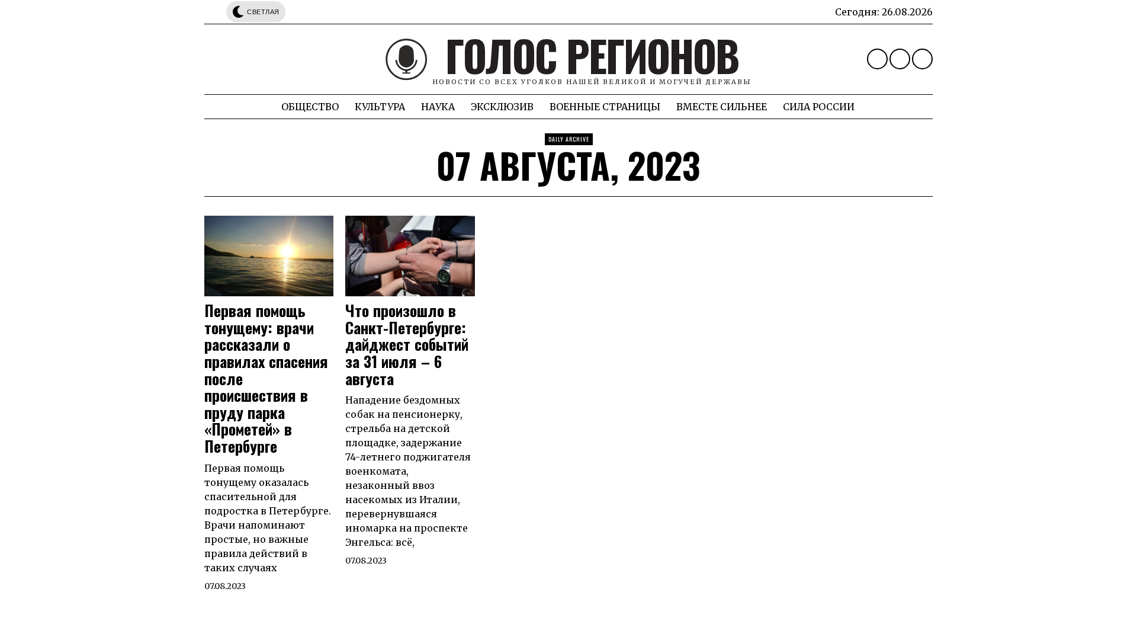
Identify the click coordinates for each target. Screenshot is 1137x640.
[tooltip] (877, 59)
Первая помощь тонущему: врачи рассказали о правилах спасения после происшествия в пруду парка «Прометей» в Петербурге (266, 378)
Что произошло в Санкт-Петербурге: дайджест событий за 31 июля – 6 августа (406, 344)
